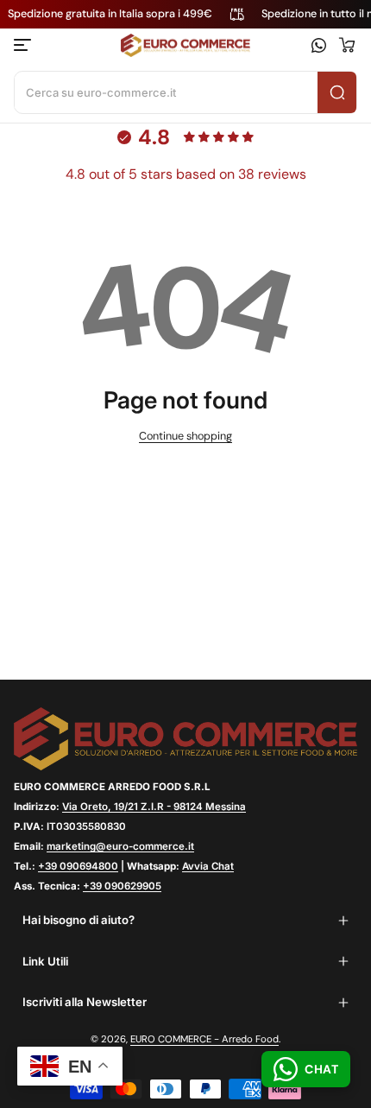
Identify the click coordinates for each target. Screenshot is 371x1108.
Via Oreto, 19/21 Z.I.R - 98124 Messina (154, 807)
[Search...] (337, 92)
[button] (346, 45)
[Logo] (185, 46)
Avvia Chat (208, 866)
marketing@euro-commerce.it (120, 846)
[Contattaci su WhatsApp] (318, 45)
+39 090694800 (78, 866)
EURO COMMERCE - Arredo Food (204, 1039)
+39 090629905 (122, 886)
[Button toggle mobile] (24, 45)
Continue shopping (185, 436)
